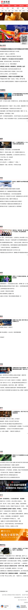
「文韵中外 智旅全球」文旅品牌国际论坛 (9, 247)
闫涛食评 (2, 337)
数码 (23, 8)
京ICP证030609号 (22, 600)
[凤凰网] (5, 3)
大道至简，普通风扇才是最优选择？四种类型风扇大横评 (13, 387)
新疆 (20, 10)
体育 (1, 273)
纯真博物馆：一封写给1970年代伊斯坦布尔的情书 (11, 428)
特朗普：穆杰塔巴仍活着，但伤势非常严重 (10, 61)
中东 (6, 10)
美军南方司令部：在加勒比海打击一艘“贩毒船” (11, 206)
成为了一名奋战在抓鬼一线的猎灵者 (8, 511)
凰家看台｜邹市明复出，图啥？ (7, 113)
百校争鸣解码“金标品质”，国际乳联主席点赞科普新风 (12, 467)
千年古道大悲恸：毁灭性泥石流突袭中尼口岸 (10, 69)
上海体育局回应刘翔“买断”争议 (7, 288)
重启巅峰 (22, 498)
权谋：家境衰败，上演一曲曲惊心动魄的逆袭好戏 (11, 513)
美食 (1, 316)
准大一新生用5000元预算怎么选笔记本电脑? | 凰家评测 (13, 375)
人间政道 (20, 511)
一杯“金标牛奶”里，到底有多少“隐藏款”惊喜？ (10, 472)
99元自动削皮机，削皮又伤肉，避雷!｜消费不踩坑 (11, 385)
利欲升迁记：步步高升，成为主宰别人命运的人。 (11, 501)
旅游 (1, 226)
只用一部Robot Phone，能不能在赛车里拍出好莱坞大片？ (14, 382)
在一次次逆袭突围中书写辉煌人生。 (8, 518)
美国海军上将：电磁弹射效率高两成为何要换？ (11, 191)
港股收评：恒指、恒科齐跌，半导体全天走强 (10, 164)
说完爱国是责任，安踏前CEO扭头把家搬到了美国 (11, 76)
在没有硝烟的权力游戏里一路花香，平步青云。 (11, 508)
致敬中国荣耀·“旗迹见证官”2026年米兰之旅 (10, 250)
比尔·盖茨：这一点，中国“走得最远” (8, 64)
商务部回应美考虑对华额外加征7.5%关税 (9, 51)
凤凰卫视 (21, 5)
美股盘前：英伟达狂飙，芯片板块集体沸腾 (10, 149)
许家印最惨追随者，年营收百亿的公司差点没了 (11, 108)
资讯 (3, 5)
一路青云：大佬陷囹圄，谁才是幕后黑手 (9, 516)
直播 (2, 8)
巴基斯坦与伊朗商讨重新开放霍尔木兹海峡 (10, 188)
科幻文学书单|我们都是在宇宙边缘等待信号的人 (11, 423)
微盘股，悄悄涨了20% (5, 159)
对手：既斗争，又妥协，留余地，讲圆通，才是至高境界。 (13, 503)
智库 (13, 8)
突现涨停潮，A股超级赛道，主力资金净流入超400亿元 (12, 154)
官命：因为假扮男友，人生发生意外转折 (9, 498)
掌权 (25, 501)
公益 (1, 451)
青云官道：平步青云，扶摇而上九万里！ (9, 526)
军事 (1, 178)
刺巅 (20, 521)
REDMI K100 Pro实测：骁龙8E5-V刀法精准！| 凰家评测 (13, 380)
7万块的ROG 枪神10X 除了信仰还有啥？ (9, 377)
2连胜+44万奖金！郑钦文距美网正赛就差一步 (10, 296)
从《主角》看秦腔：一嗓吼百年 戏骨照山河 (10, 431)
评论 (8, 8)
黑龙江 (24, 10)
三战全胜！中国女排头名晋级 (7, 291)
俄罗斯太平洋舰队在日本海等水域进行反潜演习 (11, 201)
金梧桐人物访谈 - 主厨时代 (6, 327)
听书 (1, 495)
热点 (1, 45)
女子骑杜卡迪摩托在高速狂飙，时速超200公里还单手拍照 (13, 81)
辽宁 (12, 10)
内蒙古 (16, 10)
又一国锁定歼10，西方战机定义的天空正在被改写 (11, 59)
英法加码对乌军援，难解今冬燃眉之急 (9, 199)
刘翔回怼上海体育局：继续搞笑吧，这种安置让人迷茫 (12, 66)
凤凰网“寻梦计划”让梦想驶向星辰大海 (8, 475)
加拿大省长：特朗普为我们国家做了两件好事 (10, 56)
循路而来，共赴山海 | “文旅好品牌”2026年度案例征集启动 (13, 240)
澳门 (2, 10)
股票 (18, 8)
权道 (19, 518)
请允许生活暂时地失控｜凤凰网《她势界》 (10, 465)
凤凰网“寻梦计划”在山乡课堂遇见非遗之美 (10, 477)
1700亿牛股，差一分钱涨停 (6, 157)
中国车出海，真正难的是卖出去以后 (9, 40)
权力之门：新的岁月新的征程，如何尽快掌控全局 (11, 523)
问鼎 (27, 506)
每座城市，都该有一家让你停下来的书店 (9, 421)
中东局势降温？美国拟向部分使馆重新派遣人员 (11, 203)
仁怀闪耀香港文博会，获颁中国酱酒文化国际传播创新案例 (13, 245)
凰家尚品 (2, 545)
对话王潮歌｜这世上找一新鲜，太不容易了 (10, 418)
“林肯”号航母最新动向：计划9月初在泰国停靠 (10, 194)
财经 (9, 5)
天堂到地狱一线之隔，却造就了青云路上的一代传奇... (12, 506)
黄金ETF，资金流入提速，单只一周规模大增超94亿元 (12, 152)
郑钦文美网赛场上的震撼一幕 (7, 293)
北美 (9, 10)
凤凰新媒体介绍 (3, 591)
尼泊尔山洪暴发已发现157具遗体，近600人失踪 (11, 71)
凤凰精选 (2, 90)
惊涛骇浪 (25, 508)
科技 (15, 5)
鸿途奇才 (22, 516)
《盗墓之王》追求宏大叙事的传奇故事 (9, 521)
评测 (1, 364)
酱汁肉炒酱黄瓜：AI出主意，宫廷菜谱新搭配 (10, 332)
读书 (1, 408)
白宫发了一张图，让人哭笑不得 (7, 54)
